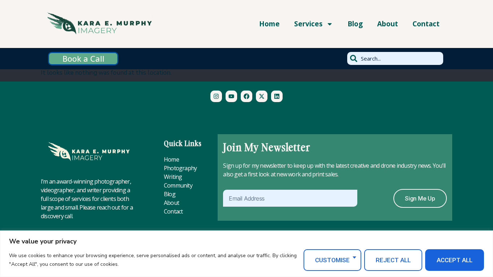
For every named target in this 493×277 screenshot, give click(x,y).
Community (178, 185)
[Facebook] (246, 96)
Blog (355, 23)
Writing (173, 177)
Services (308, 23)
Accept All (454, 260)
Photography (180, 168)
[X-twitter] (261, 96)
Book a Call (83, 58)
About (387, 23)
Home (269, 23)
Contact (426, 23)
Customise (332, 260)
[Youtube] (231, 96)
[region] (246, 253)
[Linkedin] (277, 96)
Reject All (393, 260)
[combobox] (395, 58)
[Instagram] (216, 96)
